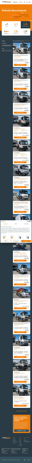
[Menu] (29, 2)
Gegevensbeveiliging (27, 441)
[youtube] (24, 459)
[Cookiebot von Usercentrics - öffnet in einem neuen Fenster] (27, 221)
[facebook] (26, 459)
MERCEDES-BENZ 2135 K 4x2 (19, 348)
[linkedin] (29, 459)
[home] (2, 8)
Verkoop (21, 2)
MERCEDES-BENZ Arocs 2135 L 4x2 (21, 276)
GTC (24, 438)
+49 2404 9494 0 (5, 453)
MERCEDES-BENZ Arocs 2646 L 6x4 (21, 300)
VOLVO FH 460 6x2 (17, 56)
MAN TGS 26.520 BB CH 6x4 (19, 373)
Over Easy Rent (20, 440)
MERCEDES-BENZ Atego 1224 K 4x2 (21, 178)
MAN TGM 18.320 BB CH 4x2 (19, 128)
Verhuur (15, 2)
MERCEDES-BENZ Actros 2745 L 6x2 (21, 203)
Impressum (25, 440)
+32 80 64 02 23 (25, 453)
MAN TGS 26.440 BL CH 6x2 (19, 105)
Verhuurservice (15, 441)
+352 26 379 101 (14, 453)
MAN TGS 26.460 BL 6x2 (18, 324)
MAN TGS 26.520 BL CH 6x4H (19, 252)
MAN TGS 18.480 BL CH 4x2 (19, 398)
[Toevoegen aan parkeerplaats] (28, 65)
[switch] (12, 237)
